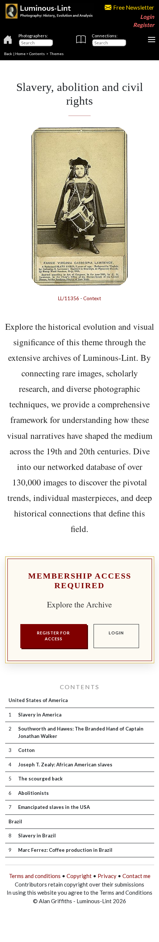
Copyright (79, 875)
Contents (37, 53)
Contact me (136, 875)
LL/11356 (68, 298)
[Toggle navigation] (151, 39)
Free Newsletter (133, 7)
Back (8, 53)
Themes (57, 53)
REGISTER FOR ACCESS (53, 635)
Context (92, 298)
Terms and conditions (35, 875)
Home (20, 53)
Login (147, 16)
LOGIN (116, 632)
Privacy (107, 875)
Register (143, 24)
